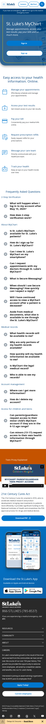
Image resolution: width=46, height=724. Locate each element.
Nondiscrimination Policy (9, 708)
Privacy (8, 706)
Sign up (24, 53)
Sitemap (4, 711)
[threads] (27, 716)
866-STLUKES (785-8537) (19, 611)
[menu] (4, 4)
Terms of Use (39, 706)
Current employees (23, 694)
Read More (28, 721)
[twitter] (34, 716)
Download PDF (23, 518)
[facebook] (3, 716)
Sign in (24, 43)
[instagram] (11, 716)
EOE (3, 706)
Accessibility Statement (18, 706)
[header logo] (11, 4)
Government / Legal (32, 708)
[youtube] (42, 716)
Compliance (21, 708)
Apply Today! (22, 685)
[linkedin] (19, 716)
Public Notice (30, 706)
